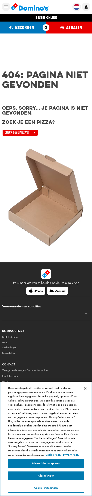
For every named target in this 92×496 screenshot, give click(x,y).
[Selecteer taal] (76, 7)
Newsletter (8, 353)
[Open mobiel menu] (6, 7)
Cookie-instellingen (46, 488)
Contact (8, 364)
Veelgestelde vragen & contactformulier (25, 370)
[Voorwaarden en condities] (86, 313)
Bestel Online (10, 337)
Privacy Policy (71, 455)
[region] (46, 439)
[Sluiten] (85, 388)
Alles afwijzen (46, 475)
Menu (5, 342)
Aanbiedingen (9, 347)
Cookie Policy (53, 455)
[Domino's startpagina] (29, 7)
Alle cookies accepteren (46, 463)
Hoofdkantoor (10, 376)
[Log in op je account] (86, 7)
